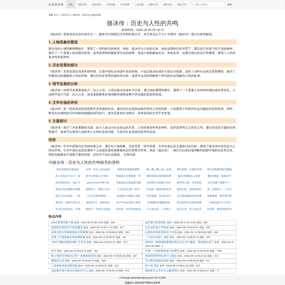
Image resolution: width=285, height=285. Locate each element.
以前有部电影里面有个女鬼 (161, 232)
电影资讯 (65, 14)
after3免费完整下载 (62, 222)
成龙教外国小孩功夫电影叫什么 (69, 270)
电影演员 (167, 4)
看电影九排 (57, 260)
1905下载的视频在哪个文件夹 (68, 242)
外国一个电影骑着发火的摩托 (162, 251)
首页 (70, 4)
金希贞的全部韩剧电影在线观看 (69, 232)
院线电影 (96, 4)
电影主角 (153, 4)
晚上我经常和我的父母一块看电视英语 (73, 256)
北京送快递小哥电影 (157, 227)
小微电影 (110, 4)
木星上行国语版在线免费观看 (68, 237)
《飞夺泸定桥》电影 (157, 237)
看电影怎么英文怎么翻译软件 (162, 270)
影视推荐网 (55, 4)
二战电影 (139, 4)
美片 (53, 251)
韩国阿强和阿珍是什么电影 (161, 256)
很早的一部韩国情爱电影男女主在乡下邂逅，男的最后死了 (179, 242)
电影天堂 (181, 4)
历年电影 (125, 4)
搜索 (229, 4)
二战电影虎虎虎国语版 (64, 265)
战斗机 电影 (152, 265)
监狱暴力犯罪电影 (155, 222)
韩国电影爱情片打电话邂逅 (67, 227)
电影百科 (82, 4)
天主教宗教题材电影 (157, 260)
